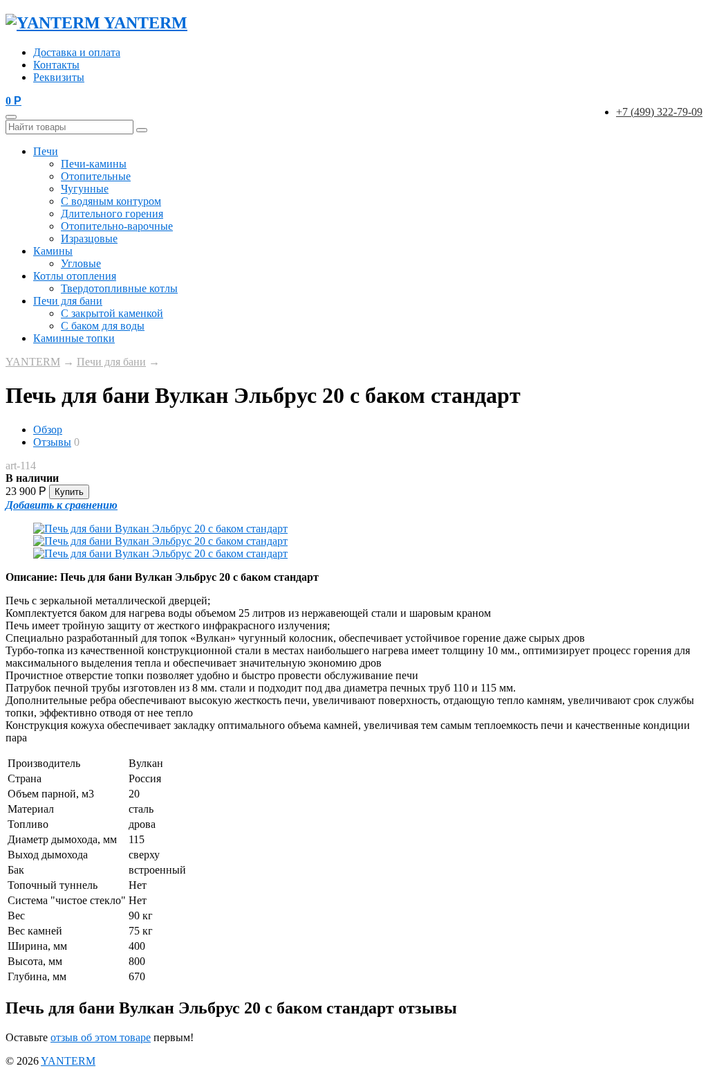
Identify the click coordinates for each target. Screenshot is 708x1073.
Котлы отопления (74, 276)
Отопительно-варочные (117, 226)
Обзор (47, 429)
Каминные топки (74, 338)
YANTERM (33, 362)
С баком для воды (103, 326)
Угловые (81, 263)
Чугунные (85, 189)
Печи (45, 151)
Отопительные (96, 176)
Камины (53, 251)
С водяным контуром (111, 201)
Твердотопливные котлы (119, 288)
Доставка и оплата (76, 52)
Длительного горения (112, 213)
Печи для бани (67, 301)
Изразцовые (89, 238)
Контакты (56, 65)
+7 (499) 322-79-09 (659, 112)
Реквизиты (58, 77)
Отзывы (52, 442)
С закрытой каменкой (112, 313)
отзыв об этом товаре (100, 1037)
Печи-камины (94, 164)
